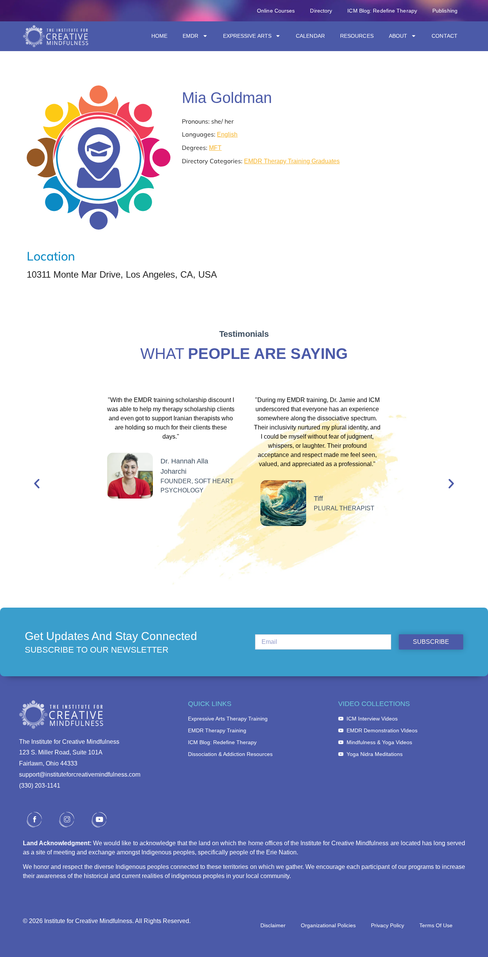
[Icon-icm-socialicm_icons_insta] (66, 819)
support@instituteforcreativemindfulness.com (79, 774)
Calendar (310, 36)
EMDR (190, 36)
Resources (357, 36)
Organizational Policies (328, 925)
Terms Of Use (436, 925)
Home (159, 36)
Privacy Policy (387, 925)
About (398, 36)
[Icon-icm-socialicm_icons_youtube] (99, 819)
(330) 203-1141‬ (39, 785)
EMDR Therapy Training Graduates (292, 161)
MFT (215, 148)
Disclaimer (273, 925)
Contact (445, 36)
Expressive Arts (247, 36)
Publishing (445, 11)
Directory (321, 11)
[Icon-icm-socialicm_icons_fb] (34, 819)
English (227, 134)
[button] (36, 483)
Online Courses (276, 11)
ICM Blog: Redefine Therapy (382, 11)
